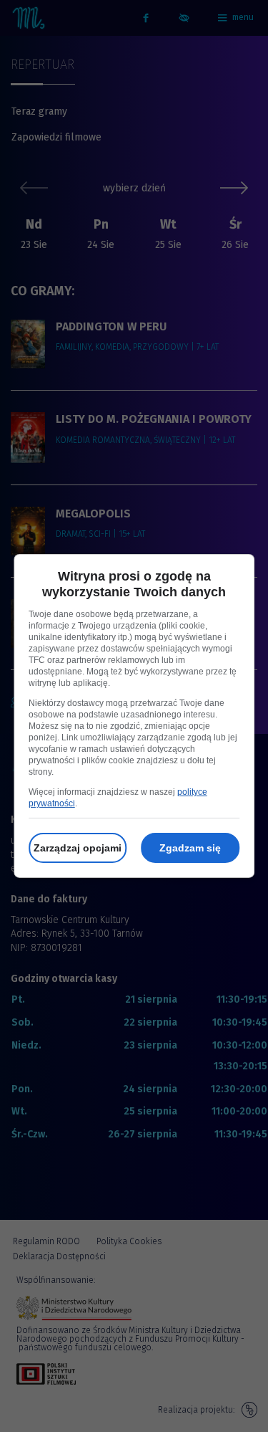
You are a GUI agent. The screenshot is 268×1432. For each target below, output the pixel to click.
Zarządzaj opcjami (77, 848)
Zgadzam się (190, 848)
